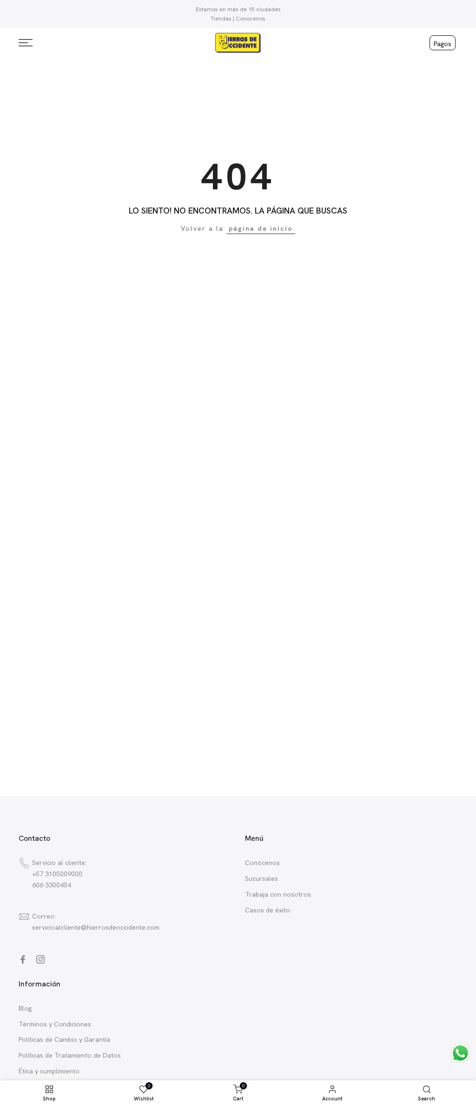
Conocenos (250, 18)
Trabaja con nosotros (278, 894)
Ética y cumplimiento (49, 1071)
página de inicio (261, 228)
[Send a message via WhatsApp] (460, 1053)
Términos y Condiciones (55, 1024)
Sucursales (261, 878)
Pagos (442, 44)
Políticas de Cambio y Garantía (64, 1039)
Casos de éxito (267, 910)
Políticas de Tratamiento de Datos (70, 1055)
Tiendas (221, 18)
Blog (25, 1008)
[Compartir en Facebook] (23, 959)
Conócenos (262, 862)
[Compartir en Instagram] (40, 959)
